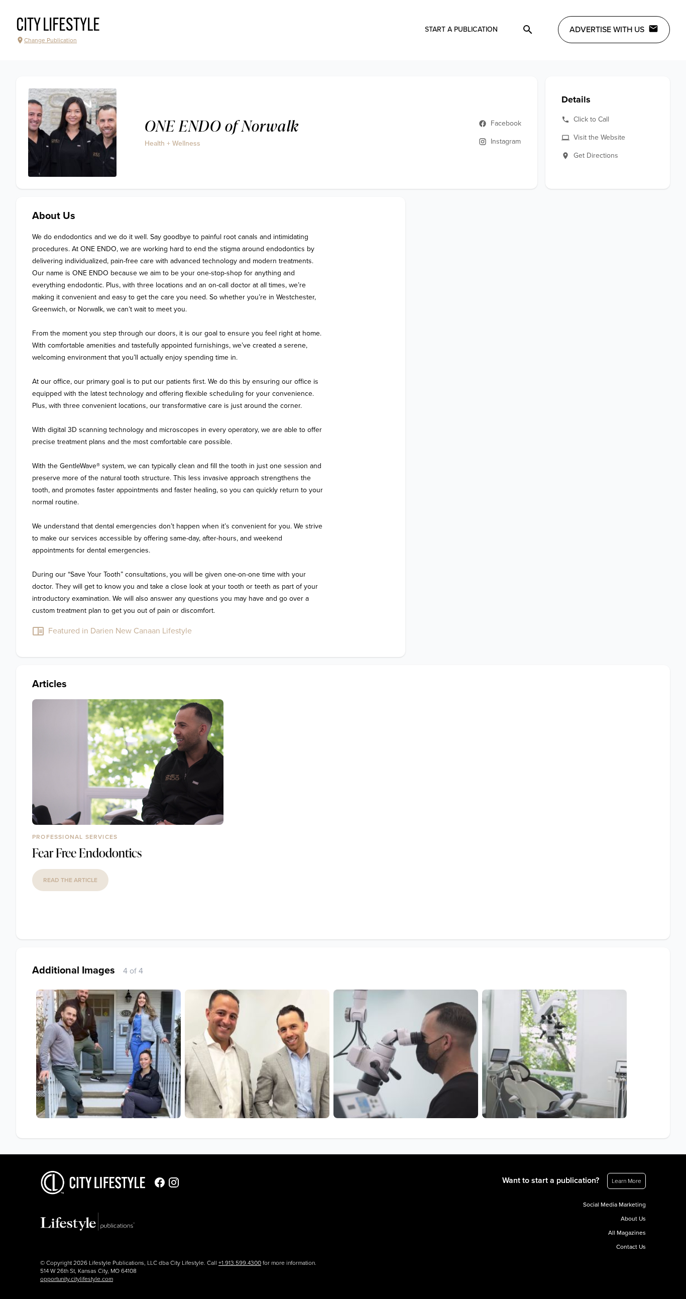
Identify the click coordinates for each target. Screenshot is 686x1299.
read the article (70, 880)
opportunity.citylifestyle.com (76, 1278)
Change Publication (50, 40)
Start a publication (461, 29)
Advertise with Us (606, 30)
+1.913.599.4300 (239, 1262)
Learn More (626, 1180)
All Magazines (627, 1232)
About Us (633, 1218)
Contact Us (631, 1246)
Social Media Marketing (614, 1204)
